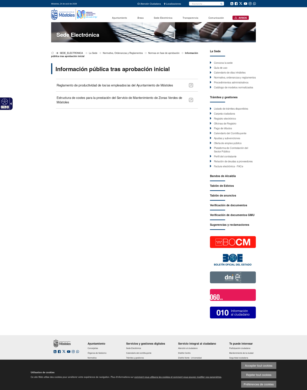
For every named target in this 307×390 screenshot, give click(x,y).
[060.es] (233, 294)
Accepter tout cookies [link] (258, 365)
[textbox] (204, 4)
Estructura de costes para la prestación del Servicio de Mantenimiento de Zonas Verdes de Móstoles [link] (119, 99)
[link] (4, 101)
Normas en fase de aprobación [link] (164, 52)
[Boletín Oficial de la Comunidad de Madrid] (233, 241)
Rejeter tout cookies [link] (259, 375)
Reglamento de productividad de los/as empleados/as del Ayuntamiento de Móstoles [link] (115, 85)
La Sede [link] (93, 52)
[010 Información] (233, 312)
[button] (221, 4)
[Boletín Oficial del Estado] (233, 259)
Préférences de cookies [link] (259, 384)
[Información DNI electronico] (233, 277)
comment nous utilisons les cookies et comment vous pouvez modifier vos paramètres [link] (177, 376)
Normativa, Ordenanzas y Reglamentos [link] (123, 52)
